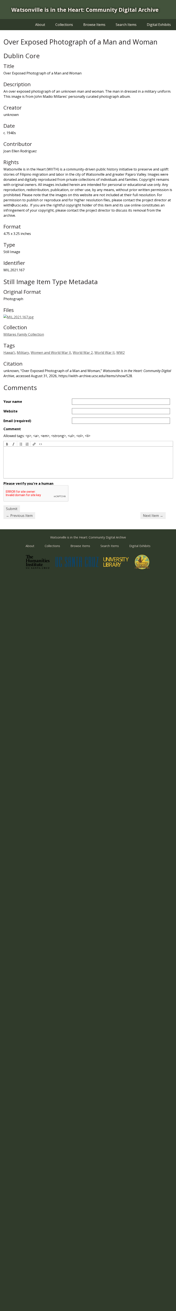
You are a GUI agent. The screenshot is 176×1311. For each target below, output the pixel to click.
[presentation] (7, 444)
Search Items (126, 24)
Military (23, 352)
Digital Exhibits (159, 24)
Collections (64, 24)
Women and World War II (51, 352)
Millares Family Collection (23, 334)
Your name (12, 401)
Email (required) (17, 421)
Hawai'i (9, 352)
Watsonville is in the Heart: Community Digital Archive (85, 9)
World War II (104, 352)
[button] (7, 444)
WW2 (120, 352)
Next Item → (153, 515)
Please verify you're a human (28, 483)
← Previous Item (19, 515)
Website (10, 411)
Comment (12, 429)
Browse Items (94, 24)
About (40, 24)
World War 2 (83, 352)
